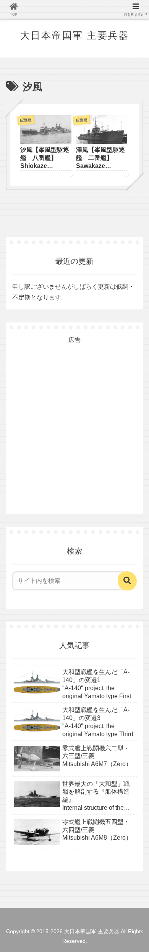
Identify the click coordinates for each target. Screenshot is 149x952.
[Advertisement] (74, 420)
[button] (127, 580)
